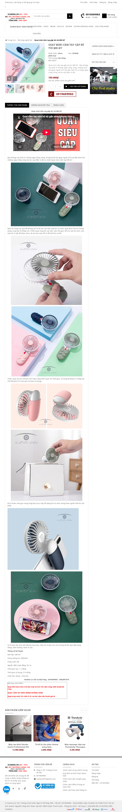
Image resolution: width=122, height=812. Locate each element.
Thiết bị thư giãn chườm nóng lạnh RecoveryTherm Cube (46, 745)
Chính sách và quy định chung (75, 770)
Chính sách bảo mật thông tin (75, 790)
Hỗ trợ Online (99, 62)
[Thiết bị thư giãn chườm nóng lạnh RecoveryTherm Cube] (46, 728)
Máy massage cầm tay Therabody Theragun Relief (75, 745)
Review (69, 26)
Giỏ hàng (95, 780)
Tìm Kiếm (37, 33)
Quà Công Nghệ (102, 26)
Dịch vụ (60, 26)
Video (45, 26)
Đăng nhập (112, 2)
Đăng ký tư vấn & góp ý (103, 54)
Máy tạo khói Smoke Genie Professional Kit (18, 745)
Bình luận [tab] (58, 105)
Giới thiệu (94, 2)
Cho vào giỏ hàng (78, 86)
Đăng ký (103, 2)
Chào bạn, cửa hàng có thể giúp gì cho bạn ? (22, 4)
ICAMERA (8, 809)
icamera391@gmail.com (46, 779)
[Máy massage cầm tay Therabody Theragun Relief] (75, 728)
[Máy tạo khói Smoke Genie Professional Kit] (18, 728)
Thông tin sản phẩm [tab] (17, 105)
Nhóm (52, 26)
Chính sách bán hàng (102, 46)
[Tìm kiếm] (69, 16)
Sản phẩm (37, 26)
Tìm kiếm (84, 2)
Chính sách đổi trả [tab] (40, 105)
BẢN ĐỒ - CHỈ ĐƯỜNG (100, 783)
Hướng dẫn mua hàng (83, 26)
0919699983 (65, 94)
